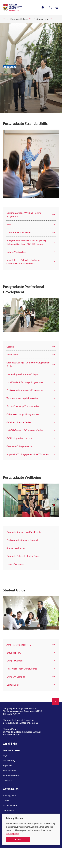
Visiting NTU (9, 795)
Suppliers (7, 765)
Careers (7, 800)
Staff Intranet (9, 770)
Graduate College (19, 19)
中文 (5, 755)
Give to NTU (9, 780)
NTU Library (9, 760)
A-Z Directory (10, 805)
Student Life (42, 19)
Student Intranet (11, 775)
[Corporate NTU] (4, 19)
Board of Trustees (11, 750)
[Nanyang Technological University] (21, 7)
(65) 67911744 (14, 713)
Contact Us (8, 810)
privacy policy (12, 833)
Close (18, 839)
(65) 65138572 (14, 734)
